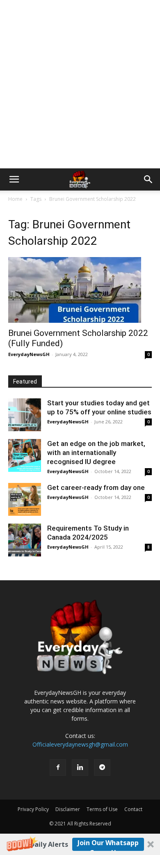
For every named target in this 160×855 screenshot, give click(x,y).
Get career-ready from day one (96, 487)
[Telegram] (102, 767)
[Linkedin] (80, 767)
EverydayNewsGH (29, 354)
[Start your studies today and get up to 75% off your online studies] (24, 414)
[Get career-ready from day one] (24, 499)
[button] (80, 844)
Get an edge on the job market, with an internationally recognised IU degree (96, 452)
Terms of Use (102, 809)
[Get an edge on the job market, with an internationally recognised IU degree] (24, 455)
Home (15, 198)
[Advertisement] (80, 84)
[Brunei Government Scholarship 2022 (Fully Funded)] (80, 290)
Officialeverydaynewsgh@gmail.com (80, 744)
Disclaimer (67, 809)
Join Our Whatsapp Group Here (108, 844)
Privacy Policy (33, 809)
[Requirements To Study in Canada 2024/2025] (24, 540)
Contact (133, 809)
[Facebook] (58, 767)
